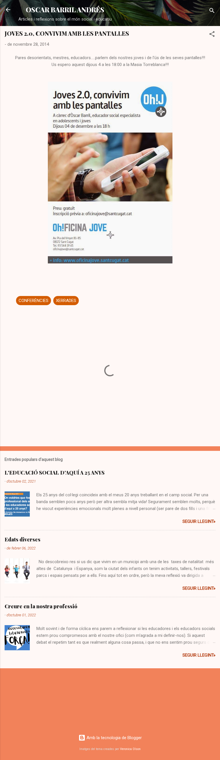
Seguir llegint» (198, 521)
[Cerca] (212, 11)
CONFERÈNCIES (33, 300)
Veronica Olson (130, 749)
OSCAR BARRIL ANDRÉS (65, 9)
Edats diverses (22, 539)
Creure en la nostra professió (41, 606)
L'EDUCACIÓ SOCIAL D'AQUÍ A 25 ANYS (55, 472)
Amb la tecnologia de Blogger (113, 737)
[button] (212, 35)
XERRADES (66, 300)
